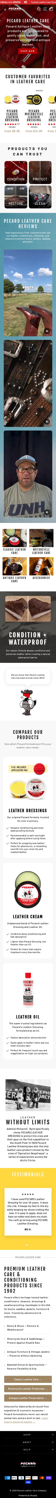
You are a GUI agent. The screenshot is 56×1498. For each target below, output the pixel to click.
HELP (27, 1449)
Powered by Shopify (28, 1495)
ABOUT (27, 1442)
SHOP (27, 1434)
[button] (11, 124)
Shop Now (28, 56)
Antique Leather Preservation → (28, 1397)
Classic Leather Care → (28, 1379)
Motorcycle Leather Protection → (28, 1388)
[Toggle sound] (47, 331)
